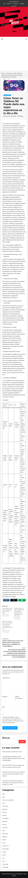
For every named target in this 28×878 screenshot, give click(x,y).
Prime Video (5, 849)
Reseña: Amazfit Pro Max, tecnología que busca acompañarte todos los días (13, 766)
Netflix (4, 840)
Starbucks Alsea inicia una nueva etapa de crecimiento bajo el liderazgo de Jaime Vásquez (13, 774)
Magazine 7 (21, 874)
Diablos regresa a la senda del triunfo (12, 751)
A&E (3, 794)
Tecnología (21, 3)
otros (3, 843)
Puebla (4, 852)
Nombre (5, 696)
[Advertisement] (14, 56)
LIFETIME (4, 827)
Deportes (4, 809)
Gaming (4, 815)
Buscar (6, 738)
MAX (3, 830)
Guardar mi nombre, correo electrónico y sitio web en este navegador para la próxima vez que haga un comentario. (12, 719)
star (3, 858)
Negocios (9, 3)
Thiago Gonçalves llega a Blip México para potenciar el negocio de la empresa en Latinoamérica (12, 642)
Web (3, 707)
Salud (4, 855)
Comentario (6, 678)
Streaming (15, 3)
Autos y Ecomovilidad (8, 800)
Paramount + (5, 846)
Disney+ (4, 812)
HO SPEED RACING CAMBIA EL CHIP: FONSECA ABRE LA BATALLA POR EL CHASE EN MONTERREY (13, 758)
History (4, 824)
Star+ (3, 861)
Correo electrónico (18, 698)
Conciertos (14, 5)
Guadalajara (5, 818)
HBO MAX (4, 821)
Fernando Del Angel (10, 116)
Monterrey (5, 833)
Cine (4, 3)
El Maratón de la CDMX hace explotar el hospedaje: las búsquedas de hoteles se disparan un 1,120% (13, 782)
